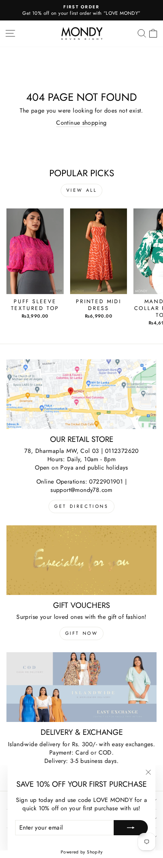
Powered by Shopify (81, 852)
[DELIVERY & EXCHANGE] (81, 687)
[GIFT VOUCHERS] (81, 560)
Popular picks (81, 173)
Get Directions (81, 506)
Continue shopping (81, 123)
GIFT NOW (81, 633)
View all (81, 190)
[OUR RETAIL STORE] (81, 394)
